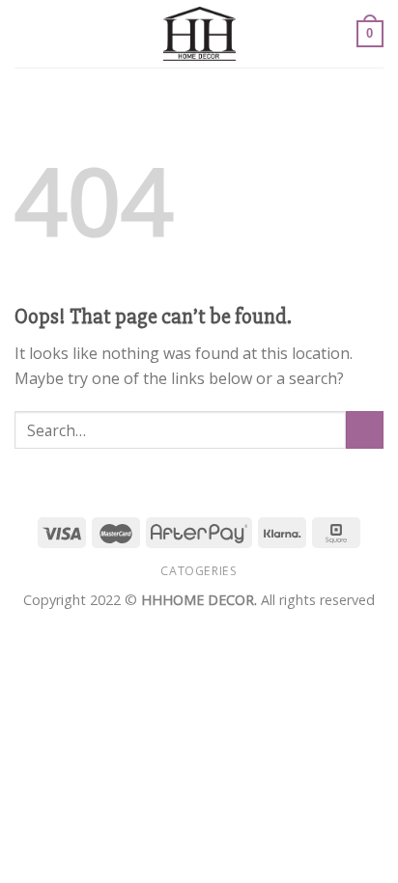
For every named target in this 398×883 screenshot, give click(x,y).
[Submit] (365, 430)
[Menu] (26, 33)
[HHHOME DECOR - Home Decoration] (199, 34)
